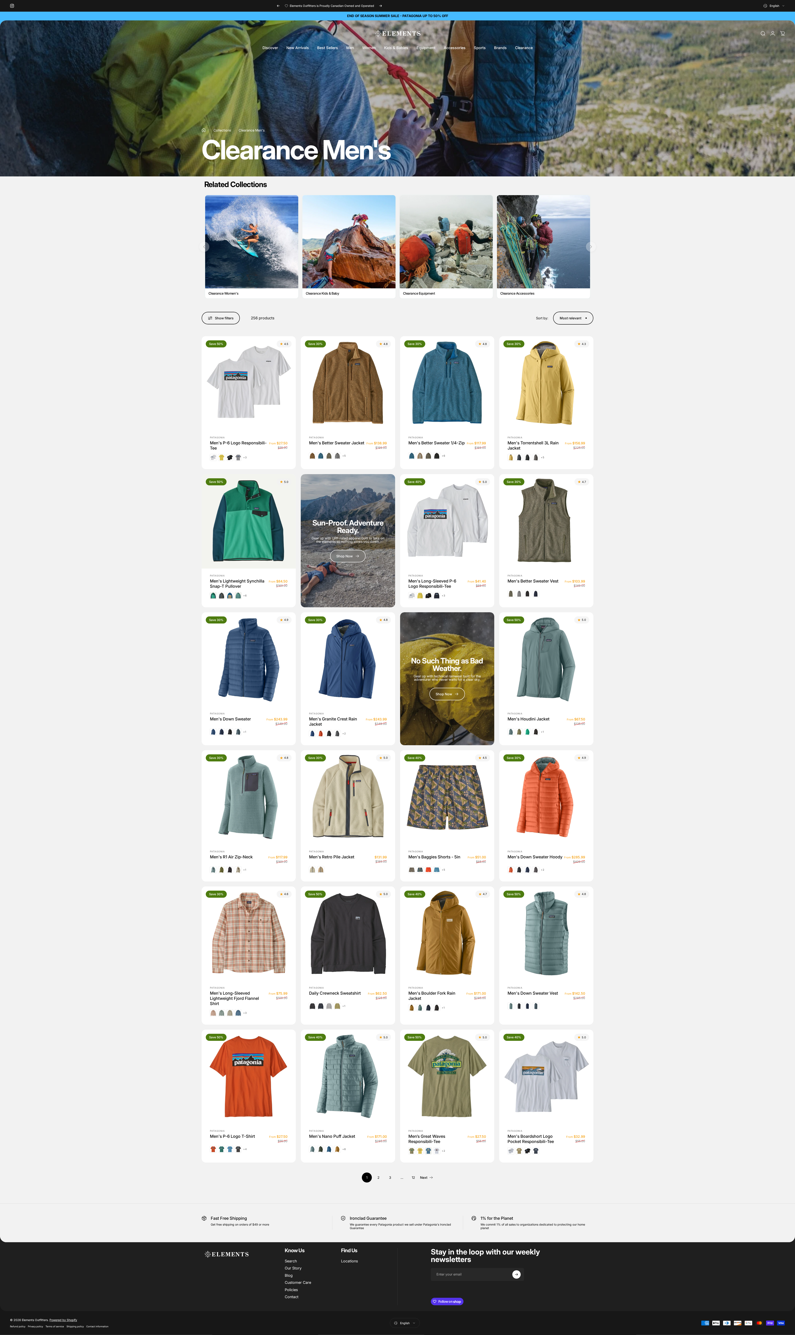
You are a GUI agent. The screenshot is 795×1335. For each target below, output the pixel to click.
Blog (289, 1275)
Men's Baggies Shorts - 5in (434, 856)
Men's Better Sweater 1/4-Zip (436, 442)
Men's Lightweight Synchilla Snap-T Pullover (237, 583)
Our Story (293, 1268)
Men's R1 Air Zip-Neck (231, 856)
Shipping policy (75, 1326)
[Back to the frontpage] (204, 130)
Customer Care (298, 1282)
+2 (344, 733)
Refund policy (17, 1326)
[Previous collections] (204, 247)
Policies (291, 1290)
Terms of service (55, 1326)
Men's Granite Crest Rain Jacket (333, 721)
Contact (291, 1297)
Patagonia (217, 437)
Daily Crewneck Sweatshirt (335, 993)
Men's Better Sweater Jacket (336, 442)
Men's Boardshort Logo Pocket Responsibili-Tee (531, 1139)
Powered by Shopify (63, 1320)
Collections (222, 130)
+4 (245, 1149)
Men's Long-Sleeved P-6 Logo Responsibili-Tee (432, 583)
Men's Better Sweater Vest (533, 580)
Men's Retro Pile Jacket (331, 856)
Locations (349, 1261)
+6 (443, 456)
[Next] (380, 6)
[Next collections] (591, 247)
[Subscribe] (516, 1274)
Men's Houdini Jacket (529, 718)
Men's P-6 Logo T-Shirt (232, 1136)
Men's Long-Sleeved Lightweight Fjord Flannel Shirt (234, 998)
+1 (244, 731)
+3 (245, 457)
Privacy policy (35, 1326)
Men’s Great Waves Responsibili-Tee (426, 1139)
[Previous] (278, 6)
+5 (344, 456)
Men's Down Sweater (230, 718)
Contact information (97, 1326)
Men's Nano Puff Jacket (332, 1136)
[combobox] (774, 6)
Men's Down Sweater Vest (533, 993)
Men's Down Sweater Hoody (535, 856)
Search (291, 1261)
